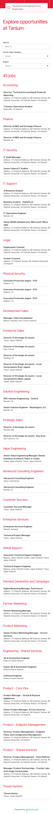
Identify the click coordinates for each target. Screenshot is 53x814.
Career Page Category (12, 52)
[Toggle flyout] (47, 56)
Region (6, 62)
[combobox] (5, 56)
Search (6, 42)
